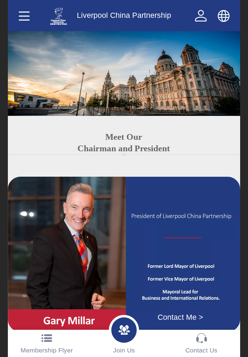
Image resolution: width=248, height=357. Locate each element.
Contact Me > (180, 317)
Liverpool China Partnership (124, 15)
